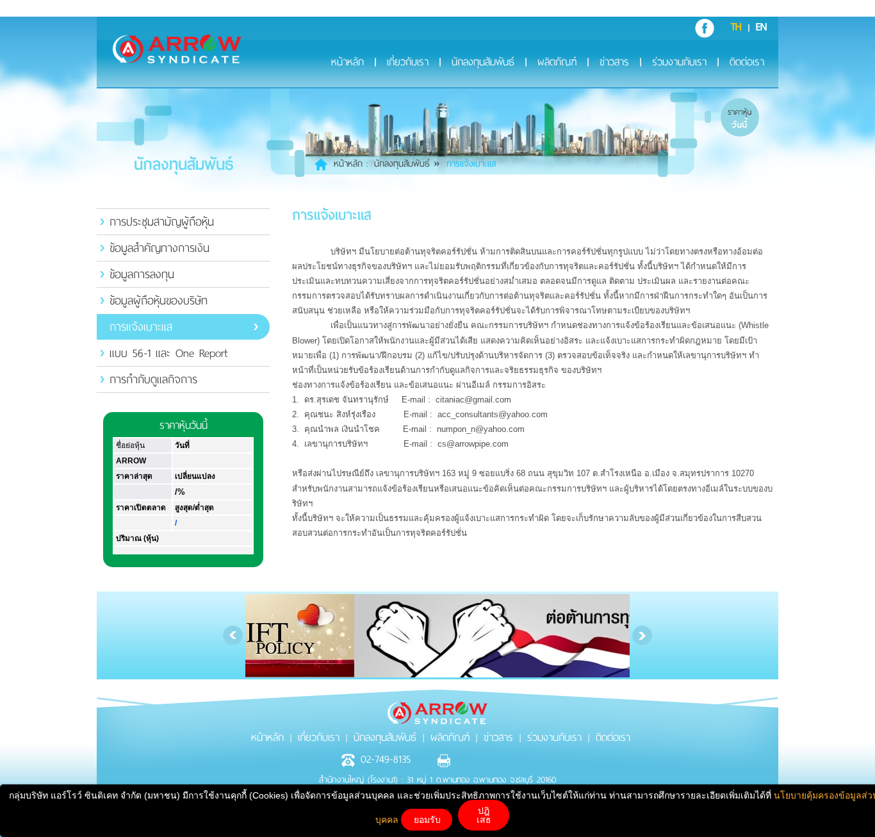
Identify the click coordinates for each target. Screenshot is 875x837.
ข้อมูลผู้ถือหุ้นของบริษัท (159, 300)
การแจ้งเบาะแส (141, 327)
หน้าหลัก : (351, 164)
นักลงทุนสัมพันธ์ (483, 63)
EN (761, 27)
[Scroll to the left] (233, 635)
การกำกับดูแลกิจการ (153, 379)
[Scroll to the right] (642, 635)
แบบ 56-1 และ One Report (168, 353)
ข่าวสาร (614, 63)
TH (736, 27)
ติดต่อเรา (747, 63)
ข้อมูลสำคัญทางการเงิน (159, 248)
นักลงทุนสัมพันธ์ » (407, 164)
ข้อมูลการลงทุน (142, 274)
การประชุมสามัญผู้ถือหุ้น (162, 221)
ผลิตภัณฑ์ (557, 63)
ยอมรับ (427, 820)
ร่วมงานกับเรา (679, 63)
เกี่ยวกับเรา (408, 63)
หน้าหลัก (347, 63)
